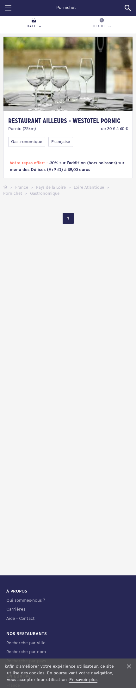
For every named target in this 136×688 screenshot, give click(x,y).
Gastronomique (26, 142)
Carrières (15, 609)
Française (60, 142)
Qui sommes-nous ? (25, 600)
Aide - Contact (20, 618)
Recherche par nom (26, 652)
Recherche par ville (26, 643)
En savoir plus (83, 680)
